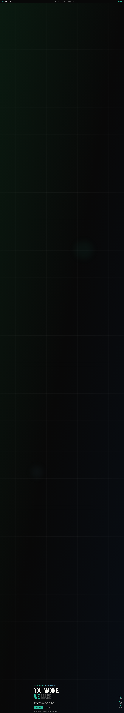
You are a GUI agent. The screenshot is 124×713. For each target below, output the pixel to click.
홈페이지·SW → (49, 711)
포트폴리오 (65, 1)
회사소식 (69, 1)
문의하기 (120, 1)
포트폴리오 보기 (47, 707)
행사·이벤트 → (55, 711)
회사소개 (73, 1)
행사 (61, 1)
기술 (58, 1)
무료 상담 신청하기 (38, 707)
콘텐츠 (55, 1)
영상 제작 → (44, 711)
